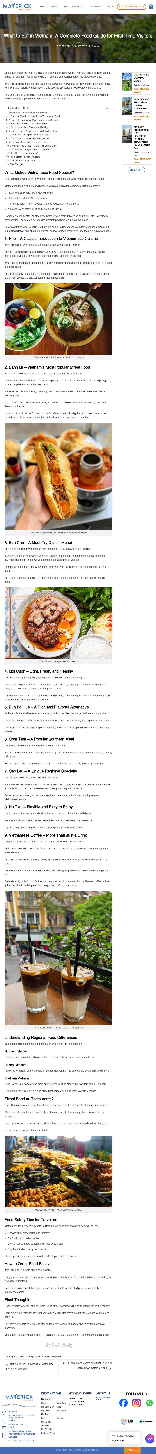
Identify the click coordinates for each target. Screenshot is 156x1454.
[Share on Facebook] (47, 1345)
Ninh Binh (61, 1403)
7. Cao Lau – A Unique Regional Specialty (29, 138)
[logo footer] (19, 1398)
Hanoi (44, 1403)
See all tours (135, 170)
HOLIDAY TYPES (72, 7)
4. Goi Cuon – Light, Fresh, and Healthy (28, 127)
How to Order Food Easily (22, 161)
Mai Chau (61, 1411)
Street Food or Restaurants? (24, 153)
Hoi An (59, 1418)
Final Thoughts (17, 164)
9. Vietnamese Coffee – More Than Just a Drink (33, 146)
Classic (72, 1402)
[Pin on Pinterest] (64, 1345)
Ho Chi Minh (47, 1429)
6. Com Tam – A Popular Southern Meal (28, 135)
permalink (58, 1357)
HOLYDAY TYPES (80, 1393)
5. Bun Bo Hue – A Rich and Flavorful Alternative (33, 131)
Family (81, 1402)
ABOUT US (103, 1393)
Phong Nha (46, 1422)
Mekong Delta (48, 1433)
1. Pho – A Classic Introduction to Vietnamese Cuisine (35, 116)
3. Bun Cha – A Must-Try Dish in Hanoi (28, 124)
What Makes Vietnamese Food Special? (28, 113)
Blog (111, 7)
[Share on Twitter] (53, 1345)
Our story (96, 7)
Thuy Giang (92, 46)
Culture (81, 1399)
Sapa (58, 1407)
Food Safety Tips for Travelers (25, 157)
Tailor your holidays (131, 7)
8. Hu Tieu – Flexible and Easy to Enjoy (28, 142)
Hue (43, 1418)
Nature (72, 1405)
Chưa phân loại (33, 1357)
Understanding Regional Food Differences (30, 150)
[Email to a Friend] (58, 1345)
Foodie (72, 1399)
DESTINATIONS (47, 7)
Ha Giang (45, 1411)
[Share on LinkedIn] (69, 1345)
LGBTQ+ (82, 1405)
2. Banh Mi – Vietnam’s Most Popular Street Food (33, 120)
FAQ (98, 1400)
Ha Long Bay (47, 1407)
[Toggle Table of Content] (105, 108)
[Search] (151, 6)
